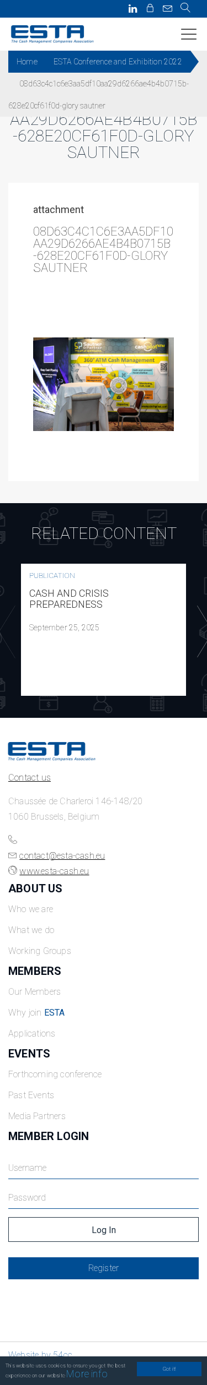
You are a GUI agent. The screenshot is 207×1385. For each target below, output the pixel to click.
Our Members (34, 991)
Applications (31, 1033)
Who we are (30, 909)
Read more (104, 629)
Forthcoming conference (55, 1074)
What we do (31, 930)
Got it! (169, 1369)
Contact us (29, 777)
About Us (35, 888)
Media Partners (37, 1116)
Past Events (31, 1095)
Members (34, 971)
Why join (36, 1012)
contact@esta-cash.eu (62, 855)
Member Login (48, 1136)
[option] (103, 630)
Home (27, 61)
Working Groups (39, 951)
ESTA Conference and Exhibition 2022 (118, 61)
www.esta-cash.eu (54, 871)
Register (103, 1268)
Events (29, 1053)
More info (87, 1373)
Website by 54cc (40, 1355)
